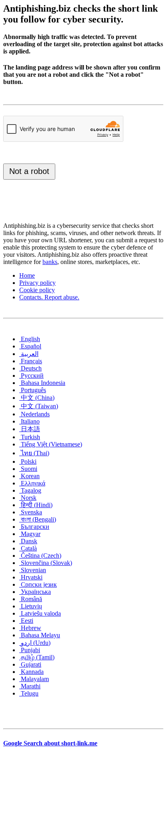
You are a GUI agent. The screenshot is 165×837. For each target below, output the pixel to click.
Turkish (29, 437)
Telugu (28, 693)
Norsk (27, 497)
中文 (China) (36, 397)
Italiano (29, 421)
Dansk (28, 541)
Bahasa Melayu (39, 635)
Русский (31, 375)
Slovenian (32, 570)
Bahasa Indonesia (42, 382)
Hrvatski (30, 577)
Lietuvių (30, 606)
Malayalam (34, 678)
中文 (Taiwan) (38, 406)
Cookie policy (37, 290)
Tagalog (30, 490)
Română (30, 599)
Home (27, 275)
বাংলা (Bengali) (37, 519)
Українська (35, 591)
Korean (29, 476)
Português (32, 390)
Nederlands (34, 414)
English (29, 339)
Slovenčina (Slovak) (45, 562)
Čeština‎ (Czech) (40, 555)
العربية (28, 353)
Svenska (30, 512)
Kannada (31, 671)
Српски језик (38, 584)
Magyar (29, 533)
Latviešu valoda (40, 613)
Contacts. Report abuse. (49, 297)
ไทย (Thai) (34, 453)
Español (30, 346)
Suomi (28, 468)
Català (28, 548)
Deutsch (30, 368)
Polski (27, 461)
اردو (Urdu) (34, 642)
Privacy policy (37, 282)
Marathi (29, 686)
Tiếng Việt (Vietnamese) (50, 444)
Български (34, 526)
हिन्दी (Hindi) (35, 504)
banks (49, 261)
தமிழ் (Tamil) (36, 657)
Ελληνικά (32, 483)
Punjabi (29, 650)
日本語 (29, 429)
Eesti (26, 620)
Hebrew (30, 627)
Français (30, 361)
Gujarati (30, 664)
